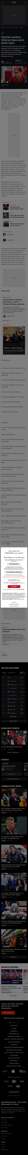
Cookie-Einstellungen (14, 606)
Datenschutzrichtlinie (14, 604)
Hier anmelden (21, 589)
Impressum (14, 602)
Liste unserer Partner (7, 599)
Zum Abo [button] (14, 586)
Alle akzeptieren (14, 564)
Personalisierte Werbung (14, 572)
